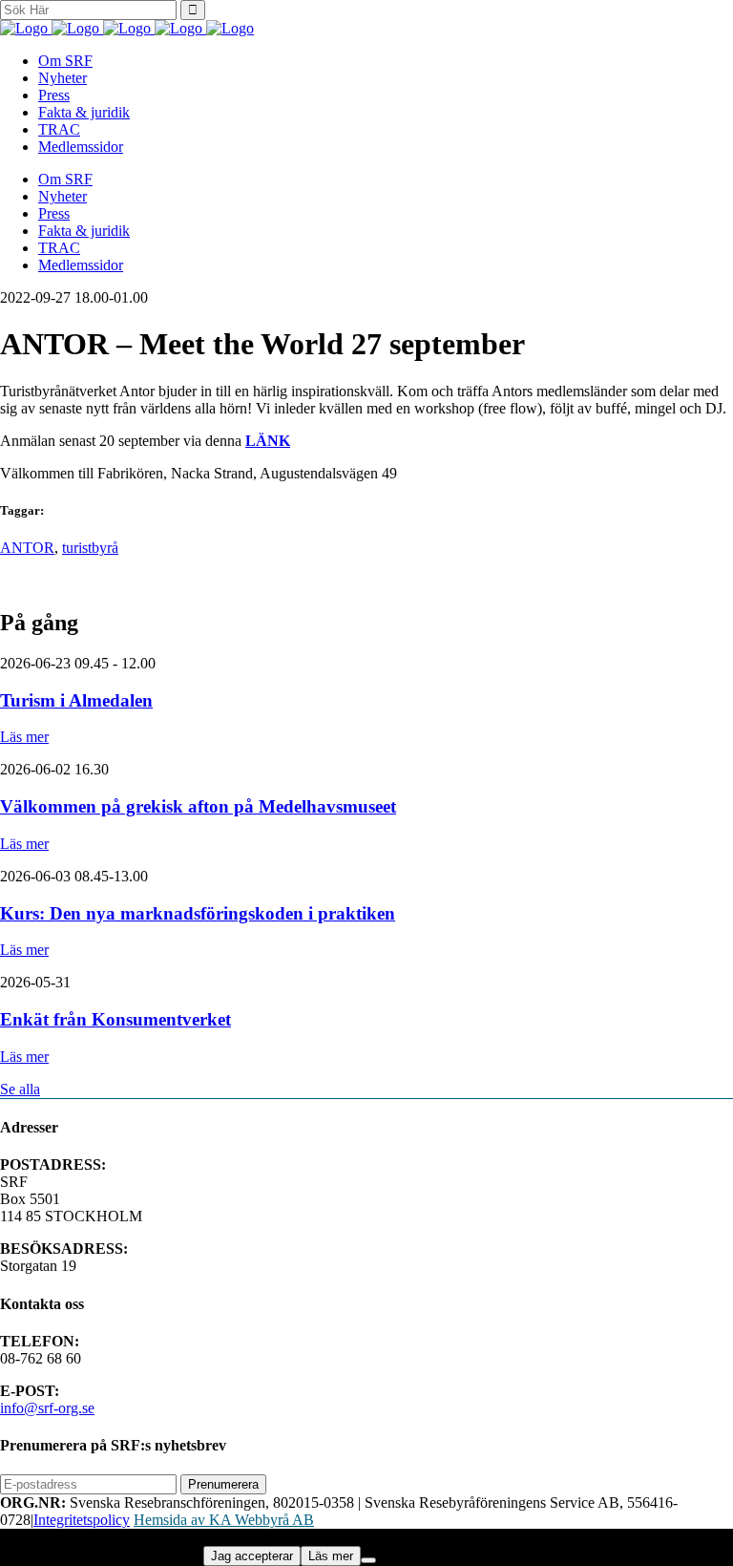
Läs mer (24, 737)
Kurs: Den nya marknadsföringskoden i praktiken (197, 913)
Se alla (20, 1089)
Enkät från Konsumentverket (115, 1019)
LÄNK (267, 441)
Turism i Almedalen (76, 700)
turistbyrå (90, 548)
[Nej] (368, 1560)
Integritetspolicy (81, 1520)
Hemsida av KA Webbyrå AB (224, 1520)
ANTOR (27, 548)
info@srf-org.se (47, 1408)
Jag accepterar (252, 1556)
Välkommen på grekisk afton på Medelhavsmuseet (198, 806)
